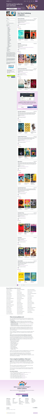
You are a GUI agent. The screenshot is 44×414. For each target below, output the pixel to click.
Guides (20, 400)
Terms (7, 409)
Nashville (9, 38)
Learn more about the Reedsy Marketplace (27, 108)
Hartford (9, 33)
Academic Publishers (8, 289)
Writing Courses (21, 401)
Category (7, 18)
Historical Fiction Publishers (20, 298)
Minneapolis (9, 37)
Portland (9, 41)
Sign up (19, 8)
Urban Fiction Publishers (20, 312)
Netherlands (8, 51)
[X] (33, 407)
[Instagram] (34, 407)
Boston (8, 28)
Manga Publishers (19, 302)
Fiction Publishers (30, 297)
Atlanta (8, 27)
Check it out (22, 373)
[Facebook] (36, 407)
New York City (9, 39)
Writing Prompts (33, 400)
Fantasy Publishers (8, 297)
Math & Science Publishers (31, 302)
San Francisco (9, 43)
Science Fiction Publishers (20, 308)
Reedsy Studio (27, 399)
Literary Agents (33, 401)
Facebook (32, 107)
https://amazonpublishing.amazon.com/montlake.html (26, 47)
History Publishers (30, 298)
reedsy (8, 1)
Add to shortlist (35, 18)
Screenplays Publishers (30, 308)
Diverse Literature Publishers (20, 294)
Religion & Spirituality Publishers (31, 307)
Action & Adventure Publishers (20, 289)
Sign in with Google (11, 8)
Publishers (33, 402)
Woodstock (9, 46)
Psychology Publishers (19, 307)
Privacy (9, 409)
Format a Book (27, 402)
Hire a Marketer (8, 402)
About (13, 399)
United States (8, 26)
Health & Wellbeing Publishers (10, 298)
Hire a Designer (8, 401)
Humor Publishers (19, 299)
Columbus (9, 31)
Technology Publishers (9, 311)
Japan (8, 50)
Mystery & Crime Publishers (31, 303)
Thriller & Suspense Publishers (20, 311)
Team (13, 400)
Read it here (29, 372)
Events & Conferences (21, 402)
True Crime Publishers (9, 312)
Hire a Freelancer (8, 399)
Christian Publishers (19, 293)
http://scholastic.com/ (23, 216)
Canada (8, 47)
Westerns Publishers (30, 312)
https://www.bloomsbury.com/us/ (24, 166)
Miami (8, 36)
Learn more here (25, 374)
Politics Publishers (8, 307)
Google (22, 107)
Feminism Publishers (19, 297)
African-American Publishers (31, 289)
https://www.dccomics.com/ (23, 240)
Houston (9, 34)
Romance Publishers (8, 308)
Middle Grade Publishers (20, 303)
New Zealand (8, 49)
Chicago (9, 30)
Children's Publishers (8, 293)
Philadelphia (9, 40)
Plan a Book (26, 401)
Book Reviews (33, 399)
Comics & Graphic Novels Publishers (32, 293)
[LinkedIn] (35, 407)
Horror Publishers (8, 299)
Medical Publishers (8, 303)
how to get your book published (10, 59)
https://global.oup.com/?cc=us (24, 72)
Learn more (22, 8)
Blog (19, 399)
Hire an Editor (8, 400)
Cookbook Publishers (8, 294)
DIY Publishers (29, 294)
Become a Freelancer (15, 402)
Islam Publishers (29, 299)
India (7, 48)
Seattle (8, 44)
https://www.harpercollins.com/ (24, 265)
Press (13, 401)
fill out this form (8, 63)
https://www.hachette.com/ (23, 192)
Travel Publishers (30, 311)
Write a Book (26, 400)
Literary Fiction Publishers (9, 302)
